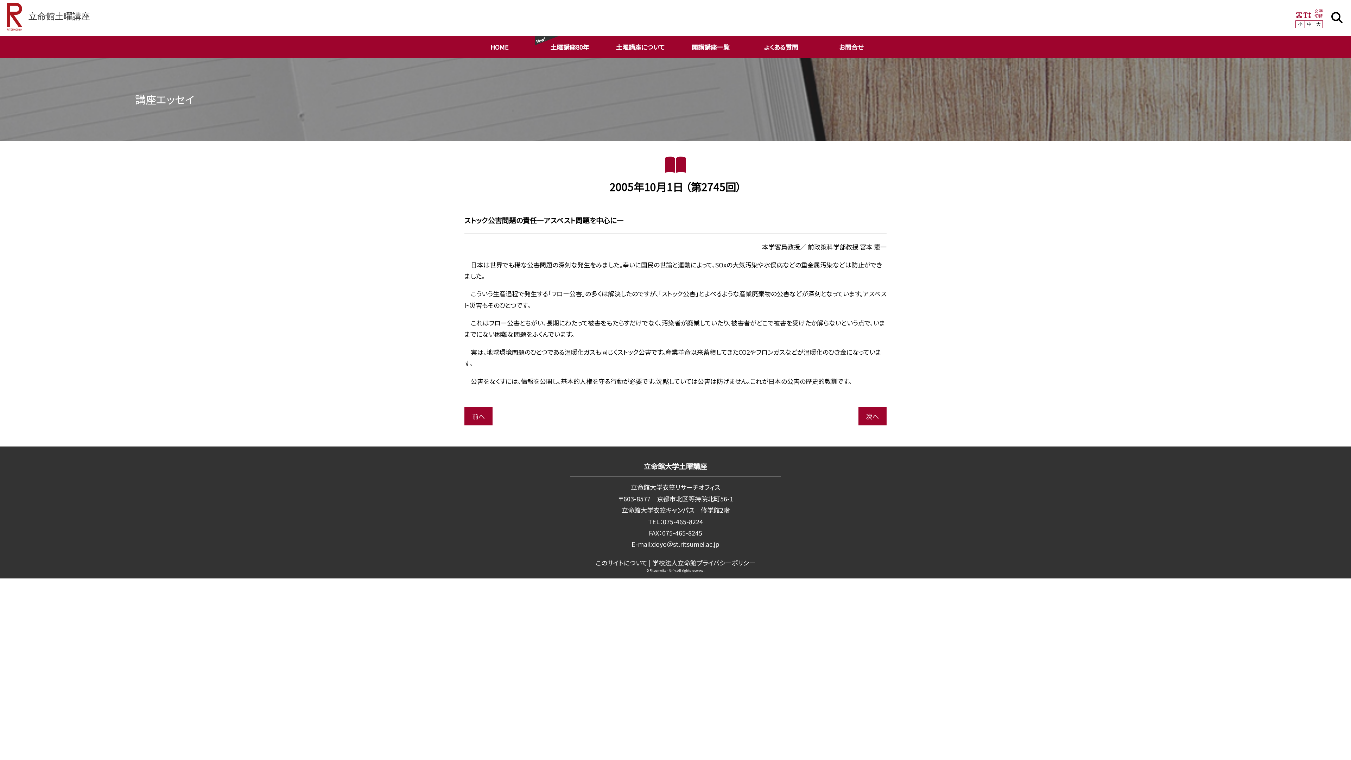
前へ (478, 416)
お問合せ (851, 46)
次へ (872, 416)
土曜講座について (640, 46)
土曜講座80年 (570, 46)
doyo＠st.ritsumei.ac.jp (685, 544)
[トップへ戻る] (1326, 747)
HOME (499, 46)
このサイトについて (621, 562)
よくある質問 (781, 46)
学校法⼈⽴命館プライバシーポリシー (703, 562)
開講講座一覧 (711, 46)
